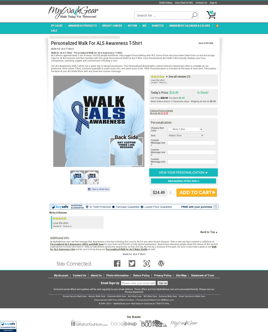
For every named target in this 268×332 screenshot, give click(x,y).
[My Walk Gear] (73, 12)
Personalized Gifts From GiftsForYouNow (114, 300)
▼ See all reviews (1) (178, 76)
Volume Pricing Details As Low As (161, 112)
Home (52, 37)
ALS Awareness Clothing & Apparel (104, 37)
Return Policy (141, 275)
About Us (96, 275)
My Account (61, 275)
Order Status (165, 2)
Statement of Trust (202, 275)
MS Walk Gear (150, 296)
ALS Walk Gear (135, 296)
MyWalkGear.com (122, 303)
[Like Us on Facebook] (117, 263)
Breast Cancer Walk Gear (75, 296)
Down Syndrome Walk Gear (192, 296)
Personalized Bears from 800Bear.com (155, 300)
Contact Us (201, 2)
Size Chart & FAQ (184, 2)
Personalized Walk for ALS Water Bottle (126, 249)
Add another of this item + (183, 180)
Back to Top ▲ (209, 232)
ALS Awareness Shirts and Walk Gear (72, 37)
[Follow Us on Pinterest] (147, 263)
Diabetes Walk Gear (116, 296)
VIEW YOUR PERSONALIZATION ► (183, 172)
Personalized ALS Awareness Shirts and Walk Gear (77, 244)
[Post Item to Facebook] (98, 188)
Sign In (213, 2)
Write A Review (58, 212)
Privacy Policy (162, 275)
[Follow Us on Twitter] (132, 263)
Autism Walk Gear (97, 296)
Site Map (181, 275)
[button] (8, 326)
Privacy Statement (134, 292)
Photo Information (117, 275)
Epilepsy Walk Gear (168, 296)
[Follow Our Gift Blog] (161, 263)
